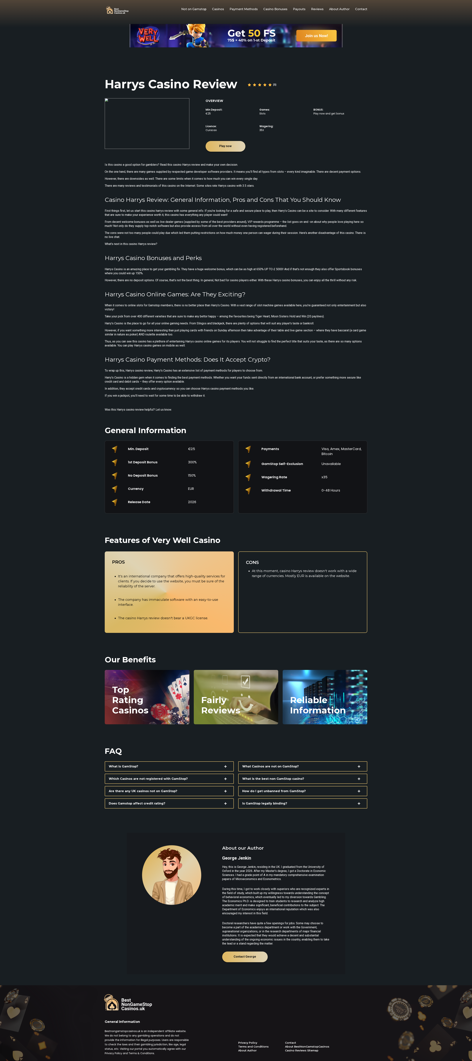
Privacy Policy (247, 1042)
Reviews (317, 9)
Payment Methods (244, 9)
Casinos (218, 9)
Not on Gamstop (193, 9)
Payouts (299, 9)
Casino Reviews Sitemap (301, 1050)
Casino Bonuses (275, 9)
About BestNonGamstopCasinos (307, 1046)
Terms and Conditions (253, 1046)
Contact (361, 9)
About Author (339, 9)
